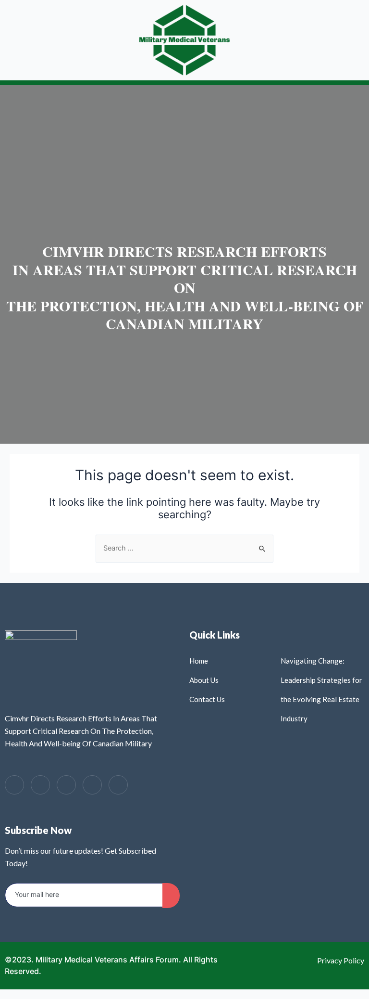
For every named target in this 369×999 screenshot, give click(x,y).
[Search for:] (184, 548)
